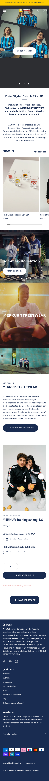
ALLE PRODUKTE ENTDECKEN (20, 428)
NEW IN (8, 151)
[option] (24, 44)
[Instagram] (16, 661)
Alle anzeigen (40, 152)
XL (14, 539)
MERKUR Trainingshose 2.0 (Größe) (19, 534)
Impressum (8, 682)
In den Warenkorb (24, 575)
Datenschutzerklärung (13, 703)
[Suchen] (39, 11)
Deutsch (29, 763)
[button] (19, 83)
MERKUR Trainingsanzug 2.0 (23, 520)
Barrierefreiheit (10, 686)
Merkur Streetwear (12, 515)
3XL (26, 539)
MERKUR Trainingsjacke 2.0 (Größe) (19, 547)
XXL (20, 539)
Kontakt (6, 674)
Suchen (6, 678)
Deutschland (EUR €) (11, 763)
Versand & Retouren (12, 695)
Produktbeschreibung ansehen (17, 586)
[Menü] (4, 10)
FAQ (4, 699)
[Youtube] (10, 661)
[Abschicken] (45, 734)
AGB (5, 690)
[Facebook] (4, 661)
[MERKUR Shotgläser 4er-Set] (21, 184)
